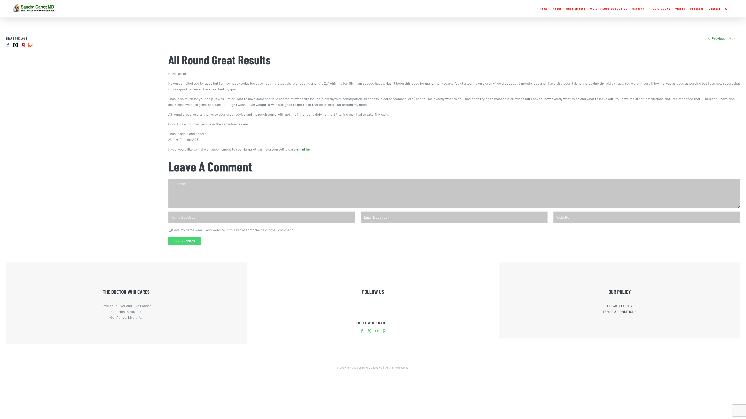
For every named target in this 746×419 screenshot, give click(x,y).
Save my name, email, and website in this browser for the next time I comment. (233, 230)
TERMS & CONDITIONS (620, 311)
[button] (726, 8)
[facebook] (362, 331)
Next (733, 38)
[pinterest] (384, 331)
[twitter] (369, 331)
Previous (719, 38)
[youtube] (376, 331)
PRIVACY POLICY (619, 306)
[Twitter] (15, 45)
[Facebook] (8, 45)
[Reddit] (30, 45)
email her (303, 149)
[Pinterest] (23, 45)
